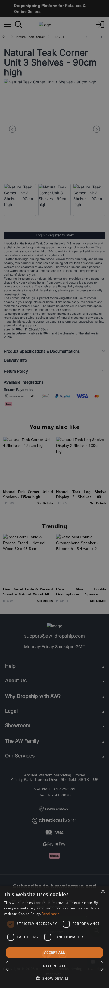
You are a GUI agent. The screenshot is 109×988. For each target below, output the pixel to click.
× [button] (103, 892)
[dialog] (54, 937)
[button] (54, 978)
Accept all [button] (54, 952)
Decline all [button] (54, 965)
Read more (51, 913)
